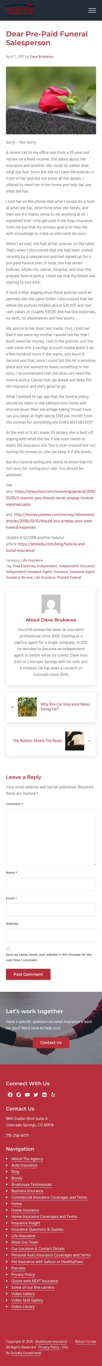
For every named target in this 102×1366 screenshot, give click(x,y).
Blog (15, 1172)
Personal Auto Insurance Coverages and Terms (51, 1255)
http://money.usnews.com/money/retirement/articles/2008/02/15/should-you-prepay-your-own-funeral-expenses (50, 521)
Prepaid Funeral (69, 578)
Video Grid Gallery (27, 1300)
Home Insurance (25, 1210)
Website (12, 924)
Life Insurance (32, 560)
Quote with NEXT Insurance (34, 1281)
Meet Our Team (24, 1242)
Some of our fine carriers (32, 1287)
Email (11, 898)
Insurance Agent (82, 572)
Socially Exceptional (26, 1353)
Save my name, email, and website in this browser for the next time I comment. (49, 957)
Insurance (61, 572)
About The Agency (27, 1159)
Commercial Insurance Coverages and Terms (49, 1197)
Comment (14, 804)
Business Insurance (27, 1191)
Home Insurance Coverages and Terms (44, 1217)
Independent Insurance (76, 566)
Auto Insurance (24, 1165)
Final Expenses (24, 566)
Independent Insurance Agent (29, 572)
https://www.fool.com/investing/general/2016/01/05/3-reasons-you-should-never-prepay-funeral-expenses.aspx (51, 498)
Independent (47, 566)
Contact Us (51, 1042)
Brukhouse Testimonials (31, 1185)
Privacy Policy (23, 1275)
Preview (18, 1268)
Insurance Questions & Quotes (37, 1229)
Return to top (85, 1342)
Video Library (23, 1307)
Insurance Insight (25, 1223)
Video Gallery (23, 1294)
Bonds (16, 1178)
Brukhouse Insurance (51, 1342)
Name (11, 873)
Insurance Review (19, 578)
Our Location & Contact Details (38, 1249)
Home (16, 1204)
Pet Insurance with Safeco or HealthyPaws (47, 1262)
